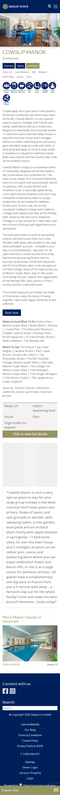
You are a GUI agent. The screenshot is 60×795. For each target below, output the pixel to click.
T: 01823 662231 (30, 754)
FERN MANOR (11, 664)
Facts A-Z (8, 72)
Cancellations (22, 72)
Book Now (11, 313)
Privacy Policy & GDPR (30, 746)
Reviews (42, 72)
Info (34, 72)
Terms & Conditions (30, 735)
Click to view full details (30, 434)
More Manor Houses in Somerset (22, 619)
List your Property (30, 773)
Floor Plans (8, 76)
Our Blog (30, 730)
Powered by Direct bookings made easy (30, 785)
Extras (20, 76)
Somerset (11, 58)
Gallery (20, 65)
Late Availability (30, 724)
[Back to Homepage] (15, 6)
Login (30, 778)
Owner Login (30, 767)
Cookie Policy (30, 740)
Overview (8, 65)
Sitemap (30, 762)
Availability (32, 65)
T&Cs (29, 76)
